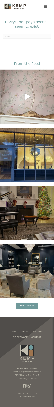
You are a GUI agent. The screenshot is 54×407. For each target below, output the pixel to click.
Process (38, 331)
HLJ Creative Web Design (27, 396)
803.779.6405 (30, 368)
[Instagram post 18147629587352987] (27, 213)
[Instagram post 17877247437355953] (27, 155)
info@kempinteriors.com (30, 371)
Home (15, 331)
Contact (36, 337)
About (25, 331)
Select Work (20, 337)
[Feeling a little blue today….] (27, 271)
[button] (24, 385)
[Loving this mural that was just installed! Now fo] (27, 97)
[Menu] (45, 6)
